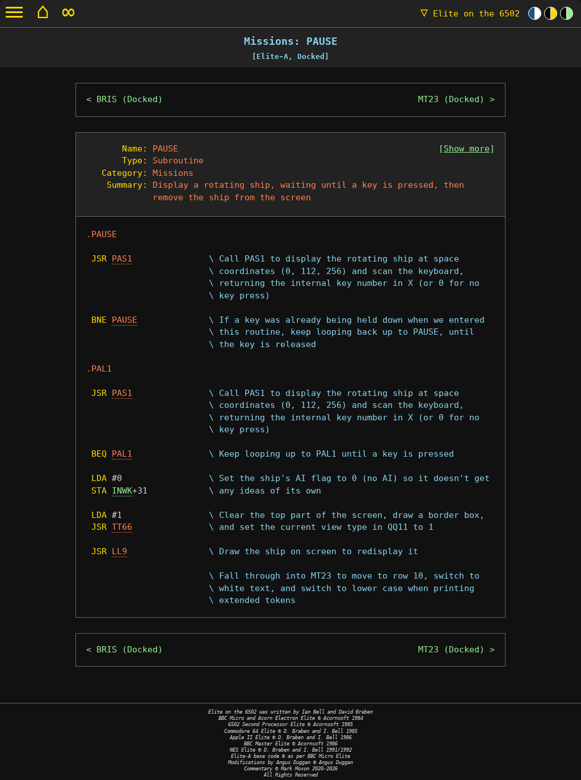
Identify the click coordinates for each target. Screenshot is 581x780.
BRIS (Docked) (129, 99)
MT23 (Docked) (451, 99)
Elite (470, 14)
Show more (467, 149)
